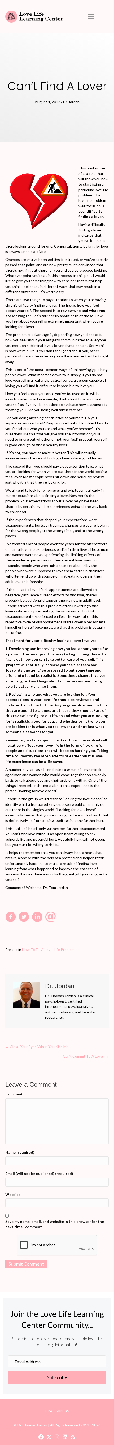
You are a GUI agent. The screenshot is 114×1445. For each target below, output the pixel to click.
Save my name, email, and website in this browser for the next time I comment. (54, 1224)
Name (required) (19, 1152)
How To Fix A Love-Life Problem (48, 949)
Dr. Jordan (71, 102)
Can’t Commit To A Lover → (86, 1056)
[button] (57, 1377)
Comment (14, 1094)
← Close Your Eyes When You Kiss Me (37, 1046)
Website (12, 1194)
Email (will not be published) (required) (39, 1173)
